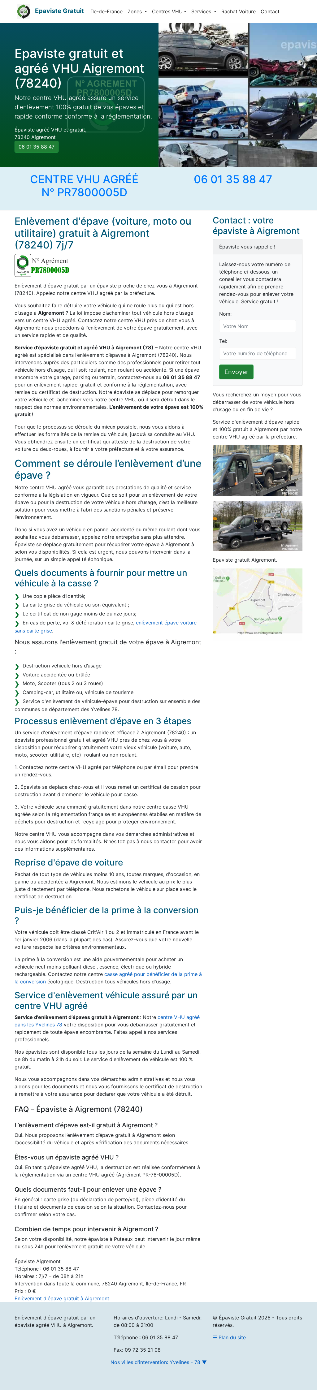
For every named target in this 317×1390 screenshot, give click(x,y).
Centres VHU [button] (167, 11)
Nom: (225, 314)
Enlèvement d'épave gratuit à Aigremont (62, 1298)
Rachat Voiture (238, 11)
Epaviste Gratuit (59, 11)
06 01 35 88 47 (36, 147)
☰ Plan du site (229, 1337)
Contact (270, 11)
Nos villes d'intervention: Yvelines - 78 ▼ (159, 1362)
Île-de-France (107, 11)
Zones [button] (135, 11)
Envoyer (236, 372)
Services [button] (202, 11)
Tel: (223, 341)
